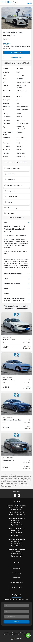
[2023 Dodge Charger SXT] (16, 364)
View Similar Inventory (16, 57)
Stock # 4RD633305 (7, 457)
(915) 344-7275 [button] (18, 556)
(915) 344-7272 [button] (18, 525)
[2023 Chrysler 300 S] (16, 444)
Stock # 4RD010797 (7, 337)
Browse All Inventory (16, 52)
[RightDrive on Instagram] (19, 495)
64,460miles (26, 422)
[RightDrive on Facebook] (14, 495)
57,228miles (26, 382)
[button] (27, 2)
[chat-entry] (28, 635)
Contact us (16, 577)
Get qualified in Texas (16, 582)
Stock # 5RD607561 (7, 377)
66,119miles (26, 462)
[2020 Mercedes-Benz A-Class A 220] (16, 404)
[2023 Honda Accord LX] (16, 323)
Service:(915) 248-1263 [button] (18, 514)
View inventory (16, 573)
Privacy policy (16, 568)
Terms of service (16, 587)
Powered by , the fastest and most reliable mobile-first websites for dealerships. (16, 634)
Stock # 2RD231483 (7, 417)
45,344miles (26, 342)
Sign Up (16, 621)
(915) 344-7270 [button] (18, 545)
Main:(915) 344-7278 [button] (18, 512)
